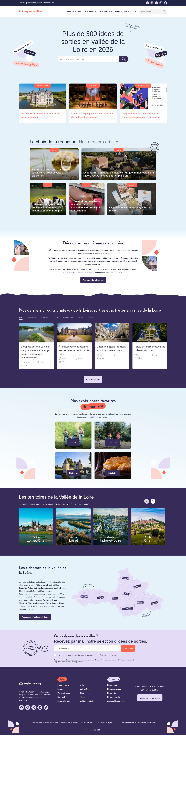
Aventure (44, 317)
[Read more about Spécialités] (113, 465)
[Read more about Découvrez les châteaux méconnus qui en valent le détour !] (42, 103)
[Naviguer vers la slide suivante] (153, 501)
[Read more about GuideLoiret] (73, 526)
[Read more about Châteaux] (73, 465)
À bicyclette (32, 317)
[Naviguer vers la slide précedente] (146, 501)
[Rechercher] (163, 11)
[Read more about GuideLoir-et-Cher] (36, 526)
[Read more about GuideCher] (148, 526)
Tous (21, 317)
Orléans (54, 600)
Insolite (80, 317)
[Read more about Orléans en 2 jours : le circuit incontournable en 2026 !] (112, 346)
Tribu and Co (97, 730)
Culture (55, 317)
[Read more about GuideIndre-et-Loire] (110, 526)
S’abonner (128, 648)
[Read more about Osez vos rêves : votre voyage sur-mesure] (131, 199)
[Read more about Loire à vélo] (113, 435)
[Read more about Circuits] (73, 435)
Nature (90, 317)
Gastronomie (68, 317)
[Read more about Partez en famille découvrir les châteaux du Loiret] (149, 346)
